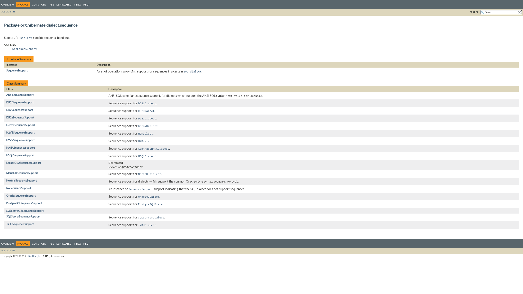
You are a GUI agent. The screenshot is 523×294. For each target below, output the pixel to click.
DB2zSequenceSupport (20, 117)
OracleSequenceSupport (21, 195)
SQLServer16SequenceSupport (25, 210)
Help (86, 4)
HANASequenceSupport (20, 147)
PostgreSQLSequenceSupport (24, 203)
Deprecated (63, 4)
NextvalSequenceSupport (21, 180)
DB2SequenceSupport (19, 109)
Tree (51, 4)
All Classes (8, 11)
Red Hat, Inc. (35, 256)
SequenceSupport (17, 70)
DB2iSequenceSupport (20, 102)
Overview (7, 4)
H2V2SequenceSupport (20, 140)
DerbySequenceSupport (20, 125)
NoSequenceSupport (18, 188)
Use (43, 4)
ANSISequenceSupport (20, 94)
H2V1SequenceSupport (20, 132)
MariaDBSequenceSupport (22, 173)
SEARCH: (475, 12)
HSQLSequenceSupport (20, 155)
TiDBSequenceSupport (20, 224)
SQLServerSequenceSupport (23, 216)
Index (77, 4)
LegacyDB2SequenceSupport (23, 162)
